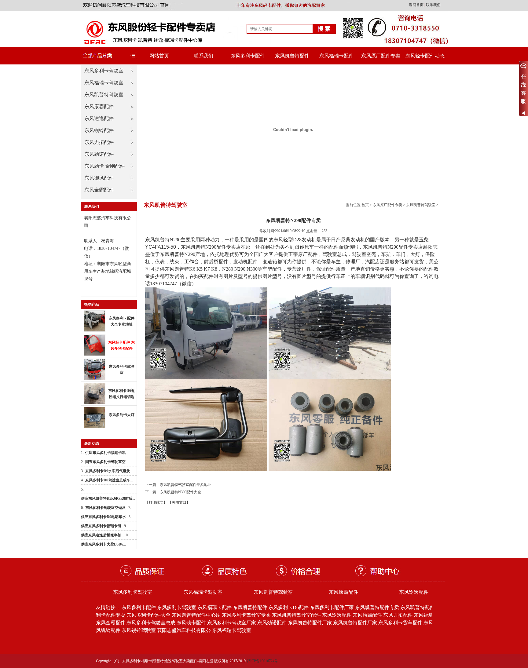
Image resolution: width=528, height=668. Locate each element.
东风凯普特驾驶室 (103, 94)
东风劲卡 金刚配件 (104, 166)
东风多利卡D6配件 (288, 607)
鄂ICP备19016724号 (262, 661)
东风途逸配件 (99, 118)
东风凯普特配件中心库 (196, 615)
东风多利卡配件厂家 (332, 607)
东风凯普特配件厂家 (310, 622)
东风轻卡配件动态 (425, 55)
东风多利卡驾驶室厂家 (231, 622)
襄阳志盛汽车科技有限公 (184, 630)
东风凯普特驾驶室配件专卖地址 (185, 485)
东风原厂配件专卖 (380, 55)
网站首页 (159, 55)
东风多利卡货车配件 (400, 622)
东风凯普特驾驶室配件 (296, 615)
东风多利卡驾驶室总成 (151, 622)
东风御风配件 (99, 178)
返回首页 (416, 5)
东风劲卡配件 (191, 622)
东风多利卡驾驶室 (103, 70)
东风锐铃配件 (99, 130)
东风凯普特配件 (292, 55)
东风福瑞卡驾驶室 (103, 82)
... (106, 453)
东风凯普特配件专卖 (377, 607)
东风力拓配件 (99, 142)
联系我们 (433, 5)
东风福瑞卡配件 (336, 55)
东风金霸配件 (99, 189)
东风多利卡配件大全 (148, 615)
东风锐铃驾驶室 (139, 630)
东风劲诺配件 (99, 154)
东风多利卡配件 (248, 55)
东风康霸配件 (99, 106)
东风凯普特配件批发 (422, 607)
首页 (365, 205)
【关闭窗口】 (179, 502)
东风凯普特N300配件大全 (180, 492)
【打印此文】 (156, 502)
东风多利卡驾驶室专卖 (246, 615)
